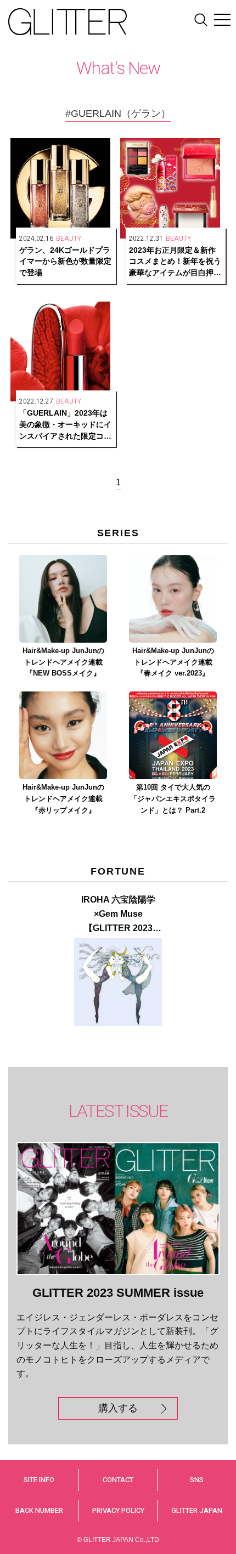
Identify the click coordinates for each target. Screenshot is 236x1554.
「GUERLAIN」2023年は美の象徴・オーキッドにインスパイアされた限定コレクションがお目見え (65, 425)
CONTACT (118, 1479)
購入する (118, 1408)
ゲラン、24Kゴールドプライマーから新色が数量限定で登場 (65, 261)
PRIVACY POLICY (118, 1510)
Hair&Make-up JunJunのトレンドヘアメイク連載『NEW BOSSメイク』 (63, 662)
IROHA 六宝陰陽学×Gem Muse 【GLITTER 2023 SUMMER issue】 (118, 915)
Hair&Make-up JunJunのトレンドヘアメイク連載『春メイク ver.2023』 (173, 662)
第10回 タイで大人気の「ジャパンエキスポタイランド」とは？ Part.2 (173, 798)
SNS (197, 1479)
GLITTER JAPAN (196, 1510)
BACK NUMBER (39, 1510)
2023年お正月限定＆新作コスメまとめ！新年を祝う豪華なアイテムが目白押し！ (175, 262)
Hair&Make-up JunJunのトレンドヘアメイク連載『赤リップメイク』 (63, 798)
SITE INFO (39, 1479)
